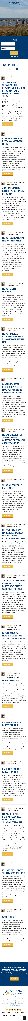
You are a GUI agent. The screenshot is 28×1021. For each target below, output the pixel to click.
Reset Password (15, 56)
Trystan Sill (10, 77)
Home (3, 1012)
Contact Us (21, 1015)
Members (12, 1015)
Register (14, 978)
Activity (11, 69)
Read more (7, 124)
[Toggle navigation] (24, 3)
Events (5, 1015)
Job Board (22, 1012)
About (9, 1012)
